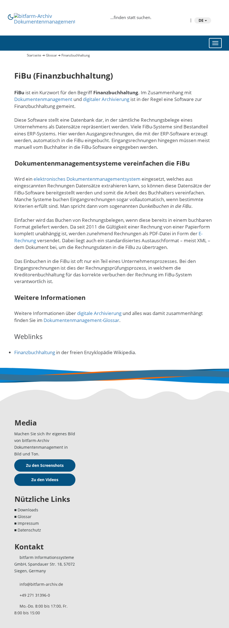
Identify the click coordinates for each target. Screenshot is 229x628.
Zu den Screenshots (45, 465)
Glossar (51, 55)
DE (202, 20)
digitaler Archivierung (106, 99)
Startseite (34, 55)
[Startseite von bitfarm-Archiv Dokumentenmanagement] (44, 16)
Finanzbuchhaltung (34, 352)
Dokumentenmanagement (43, 99)
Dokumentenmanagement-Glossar (81, 320)
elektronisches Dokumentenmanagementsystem (87, 179)
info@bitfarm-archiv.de (41, 584)
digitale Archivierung (99, 313)
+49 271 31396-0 (35, 595)
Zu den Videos (44, 479)
